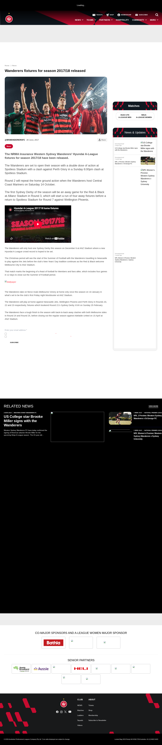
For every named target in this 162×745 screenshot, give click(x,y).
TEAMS (90, 20)
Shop (90, 710)
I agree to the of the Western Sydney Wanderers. (32, 334)
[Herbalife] (108, 642)
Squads (80, 720)
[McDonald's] (120, 668)
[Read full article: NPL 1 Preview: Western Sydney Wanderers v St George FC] (148, 161)
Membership (93, 715)
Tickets (91, 705)
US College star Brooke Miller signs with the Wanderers (23, 421)
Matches (80, 710)
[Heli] (81, 668)
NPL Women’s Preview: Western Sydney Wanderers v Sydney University (125, 260)
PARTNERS (104, 20)
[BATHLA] (53, 642)
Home (7, 65)
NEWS (78, 20)
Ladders (80, 715)
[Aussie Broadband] (21, 668)
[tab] (125, 116)
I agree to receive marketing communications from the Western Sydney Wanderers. (39, 337)
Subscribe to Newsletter (97, 720)
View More (153, 406)
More (153, 20)
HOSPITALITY (122, 20)
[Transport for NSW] (71, 679)
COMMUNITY (138, 20)
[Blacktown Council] (61, 668)
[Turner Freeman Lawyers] (81, 642)
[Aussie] (41, 668)
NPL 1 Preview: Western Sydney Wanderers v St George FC (148, 417)
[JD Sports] (101, 668)
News (14, 65)
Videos (79, 725)
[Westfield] (91, 679)
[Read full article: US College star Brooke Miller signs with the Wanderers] (148, 147)
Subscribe (14, 342)
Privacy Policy (23, 334)
